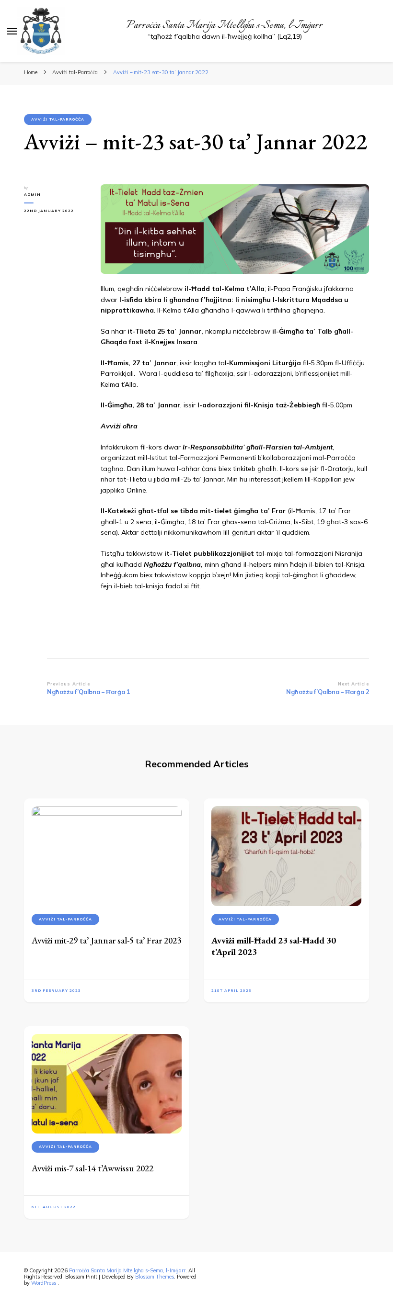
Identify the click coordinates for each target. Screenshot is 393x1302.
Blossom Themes (154, 1276)
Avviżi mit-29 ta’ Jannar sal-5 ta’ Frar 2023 (106, 940)
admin (32, 194)
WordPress (43, 1283)
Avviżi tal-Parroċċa (57, 119)
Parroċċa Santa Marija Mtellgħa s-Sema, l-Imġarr (225, 25)
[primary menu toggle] (12, 31)
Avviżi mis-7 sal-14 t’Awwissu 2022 (92, 1168)
